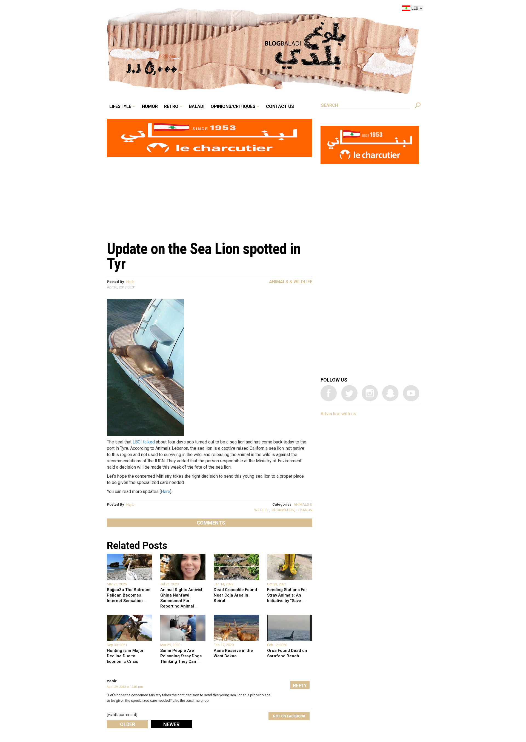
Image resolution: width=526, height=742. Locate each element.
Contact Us (302, 9)
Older (127, 724)
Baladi (231, 9)
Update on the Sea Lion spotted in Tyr (204, 256)
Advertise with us (338, 413)
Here (165, 491)
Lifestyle (166, 9)
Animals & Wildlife (290, 281)
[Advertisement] (209, 196)
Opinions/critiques (262, 9)
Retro (209, 9)
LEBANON (304, 510)
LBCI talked (144, 442)
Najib (130, 282)
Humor (192, 9)
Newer (171, 724)
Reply (300, 685)
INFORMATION (282, 510)
